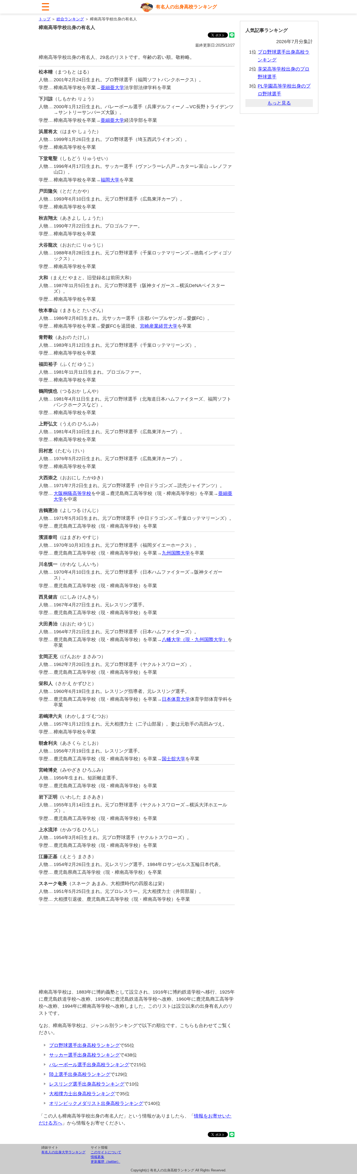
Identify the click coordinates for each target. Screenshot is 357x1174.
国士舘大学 (173, 758)
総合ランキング (70, 19)
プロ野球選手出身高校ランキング (84, 1045)
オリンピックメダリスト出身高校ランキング (96, 1103)
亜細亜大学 (112, 87)
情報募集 (97, 1157)
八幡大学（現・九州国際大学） (195, 639)
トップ (44, 19)
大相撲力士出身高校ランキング (82, 1093)
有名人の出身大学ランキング (63, 1152)
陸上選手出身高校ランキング (79, 1074)
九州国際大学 (176, 553)
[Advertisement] (137, 946)
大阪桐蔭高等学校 (72, 493)
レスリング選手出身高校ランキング (86, 1084)
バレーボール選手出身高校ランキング (89, 1064)
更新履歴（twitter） (105, 1162)
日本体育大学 (176, 699)
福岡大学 (110, 180)
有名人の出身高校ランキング (186, 6)
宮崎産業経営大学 (158, 326)
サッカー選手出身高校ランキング (84, 1055)
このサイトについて (106, 1152)
